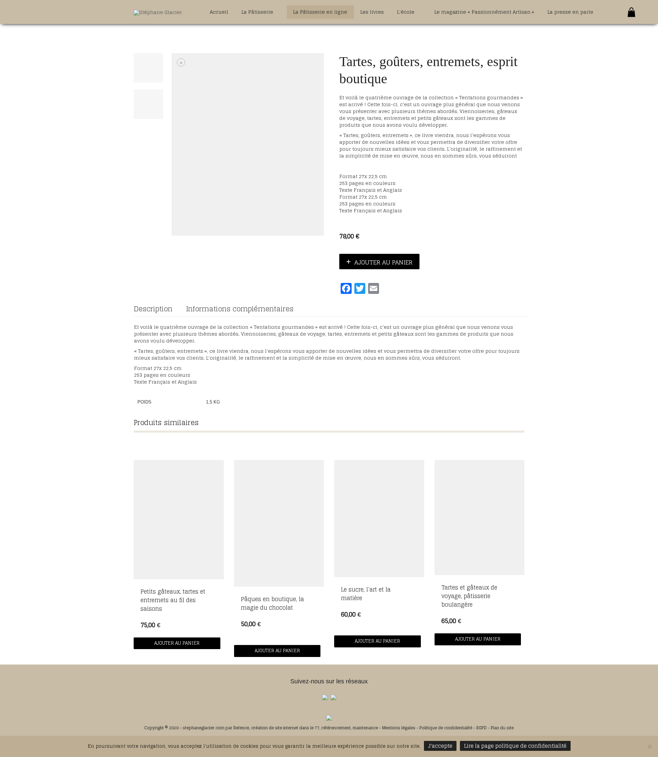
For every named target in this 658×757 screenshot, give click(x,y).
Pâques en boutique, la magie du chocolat (272, 603)
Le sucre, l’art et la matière (366, 594)
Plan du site (502, 727)
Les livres (372, 12)
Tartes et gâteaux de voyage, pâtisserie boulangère (469, 596)
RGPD (481, 727)
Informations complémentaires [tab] (240, 309)
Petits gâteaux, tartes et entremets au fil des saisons (173, 600)
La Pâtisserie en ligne (320, 12)
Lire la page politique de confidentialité (515, 745)
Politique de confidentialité (445, 727)
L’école (406, 12)
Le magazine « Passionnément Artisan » (484, 12)
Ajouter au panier (383, 262)
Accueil (219, 12)
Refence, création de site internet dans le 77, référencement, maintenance (305, 727)
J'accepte (440, 745)
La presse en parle (570, 12)
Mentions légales (399, 727)
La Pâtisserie (258, 12)
